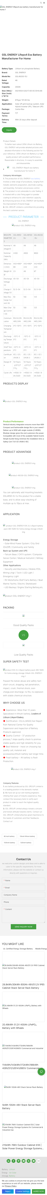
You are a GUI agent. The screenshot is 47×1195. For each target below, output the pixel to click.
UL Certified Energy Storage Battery (18, 949)
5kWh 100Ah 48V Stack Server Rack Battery (21, 1107)
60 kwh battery (9, 836)
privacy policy (11, 1186)
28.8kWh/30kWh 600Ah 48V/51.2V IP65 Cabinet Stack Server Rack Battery (23, 986)
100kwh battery (9, 843)
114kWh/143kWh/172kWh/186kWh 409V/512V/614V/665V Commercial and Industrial (23, 1066)
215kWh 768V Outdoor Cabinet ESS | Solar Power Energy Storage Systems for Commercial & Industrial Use (22, 1147)
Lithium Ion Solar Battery (12, 1172)
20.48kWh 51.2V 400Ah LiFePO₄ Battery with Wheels (19, 1026)
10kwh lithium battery (27, 836)
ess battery (35, 178)
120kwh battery (25, 843)
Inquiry (9, 130)
